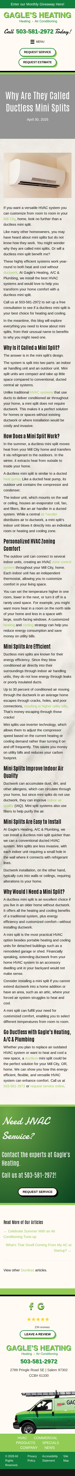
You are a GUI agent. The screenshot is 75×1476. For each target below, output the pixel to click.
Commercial (45, 1437)
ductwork (10, 272)
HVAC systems (41, 392)
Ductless (27, 1270)
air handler (49, 514)
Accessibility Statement (50, 1458)
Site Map (66, 1458)
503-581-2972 (34, 31)
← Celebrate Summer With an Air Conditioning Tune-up (29, 1234)
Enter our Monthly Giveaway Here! (37, 4)
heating (9, 625)
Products (25, 1442)
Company (29, 1447)
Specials (50, 1442)
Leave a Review (37, 1334)
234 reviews (42, 1327)
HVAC (22, 1437)
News (49, 1447)
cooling (28, 625)
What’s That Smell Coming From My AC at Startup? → (39, 1247)
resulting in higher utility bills (45, 706)
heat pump (11, 479)
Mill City (9, 219)
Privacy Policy (32, 1458)
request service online (47, 1086)
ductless (31, 1058)
